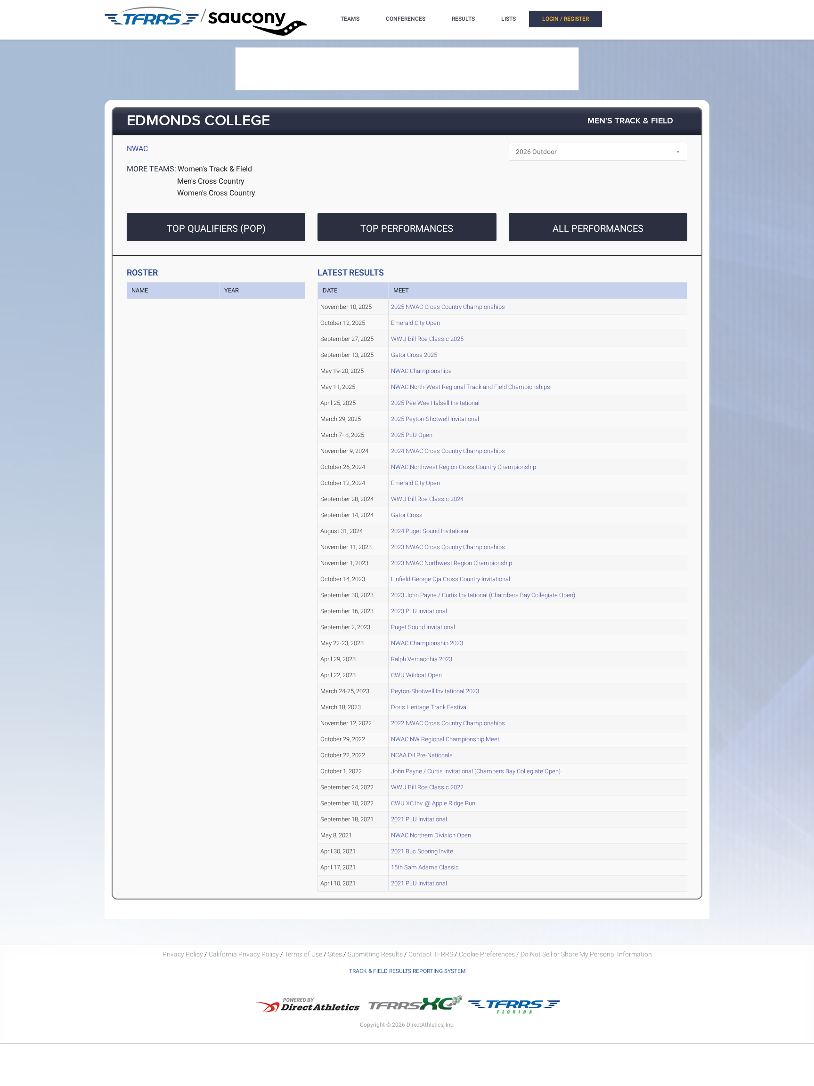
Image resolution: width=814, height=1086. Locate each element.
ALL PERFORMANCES (598, 228)
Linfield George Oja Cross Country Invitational (450, 579)
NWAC (137, 148)
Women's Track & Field (215, 168)
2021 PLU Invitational (419, 819)
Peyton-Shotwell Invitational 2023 (435, 691)
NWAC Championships (421, 370)
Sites (335, 954)
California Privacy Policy (244, 954)
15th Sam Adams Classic (425, 867)
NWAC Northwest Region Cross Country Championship (463, 466)
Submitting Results (375, 954)
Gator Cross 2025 (414, 354)
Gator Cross (407, 515)
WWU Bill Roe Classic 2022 (427, 787)
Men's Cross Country (210, 181)
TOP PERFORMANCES (406, 228)
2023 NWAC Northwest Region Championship (451, 563)
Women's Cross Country (216, 192)
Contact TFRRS (431, 954)
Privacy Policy (183, 954)
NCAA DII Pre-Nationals (422, 755)
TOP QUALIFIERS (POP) (216, 228)
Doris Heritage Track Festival (429, 707)
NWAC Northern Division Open (431, 835)
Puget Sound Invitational (423, 627)
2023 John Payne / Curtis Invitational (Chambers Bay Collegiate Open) (483, 595)
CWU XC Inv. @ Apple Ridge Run (433, 803)
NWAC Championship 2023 (427, 643)
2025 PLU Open (411, 434)
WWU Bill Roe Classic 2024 (427, 498)
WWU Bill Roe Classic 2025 (427, 338)
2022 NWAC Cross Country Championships (448, 723)
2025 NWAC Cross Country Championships (448, 306)
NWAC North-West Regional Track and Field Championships (470, 386)
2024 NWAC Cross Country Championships (448, 450)
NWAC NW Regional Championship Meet (445, 739)
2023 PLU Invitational (419, 611)
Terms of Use (303, 954)
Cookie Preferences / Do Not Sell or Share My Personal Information (555, 954)
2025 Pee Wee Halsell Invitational (435, 402)
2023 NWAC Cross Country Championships (448, 547)
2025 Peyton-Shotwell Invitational (435, 418)
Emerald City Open (415, 322)
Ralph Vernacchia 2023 (421, 659)
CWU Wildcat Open (416, 675)
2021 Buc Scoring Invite (422, 851)
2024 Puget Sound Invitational (430, 531)
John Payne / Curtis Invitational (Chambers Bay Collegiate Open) (476, 771)
